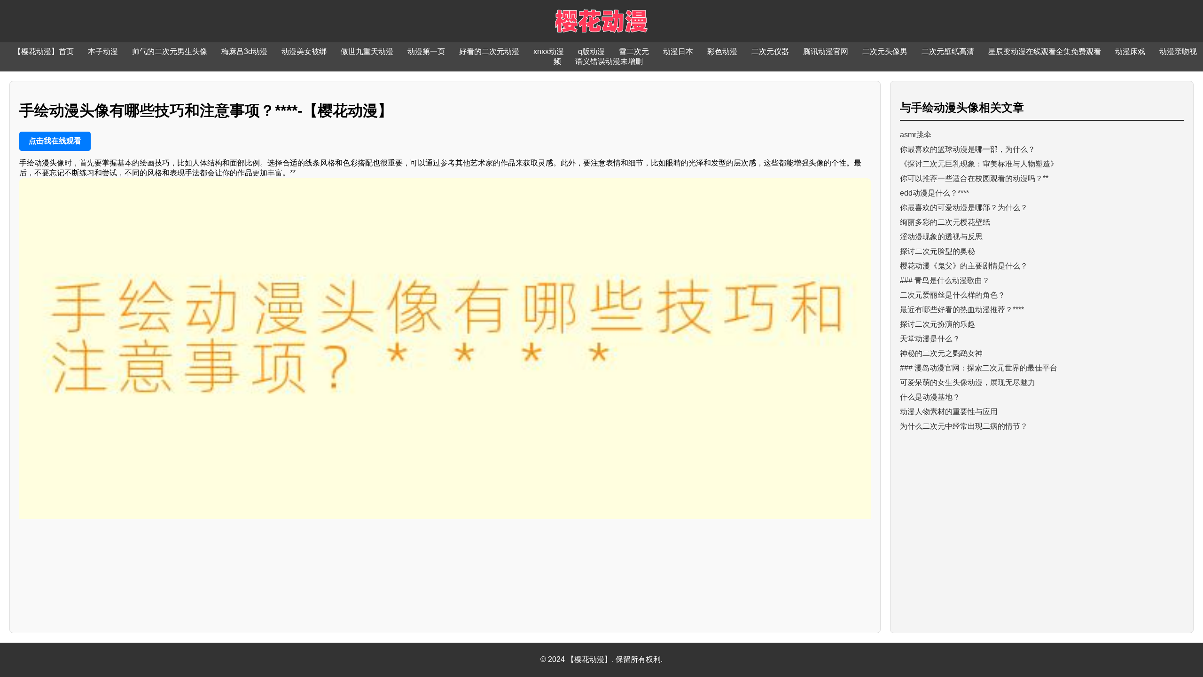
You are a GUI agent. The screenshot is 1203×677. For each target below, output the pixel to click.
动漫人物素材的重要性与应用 (949, 412)
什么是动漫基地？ (930, 397)
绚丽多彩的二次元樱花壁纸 (945, 222)
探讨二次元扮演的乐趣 (937, 324)
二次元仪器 (770, 51)
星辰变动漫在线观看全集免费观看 (1044, 51)
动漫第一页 (426, 51)
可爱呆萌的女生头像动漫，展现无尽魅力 (967, 382)
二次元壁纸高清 (948, 51)
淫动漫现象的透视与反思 (941, 237)
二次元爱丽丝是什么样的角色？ (952, 295)
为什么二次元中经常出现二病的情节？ (964, 426)
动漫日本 (678, 51)
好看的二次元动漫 (489, 51)
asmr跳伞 (915, 135)
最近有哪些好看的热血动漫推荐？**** (962, 310)
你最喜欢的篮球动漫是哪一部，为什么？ (967, 149)
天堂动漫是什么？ (930, 339)
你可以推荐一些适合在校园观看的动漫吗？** (974, 178)
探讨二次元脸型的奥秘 (937, 251)
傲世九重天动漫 (367, 51)
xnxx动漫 (548, 51)
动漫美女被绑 (304, 51)
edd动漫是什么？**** (934, 193)
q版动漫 (591, 51)
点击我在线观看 (55, 141)
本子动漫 (103, 51)
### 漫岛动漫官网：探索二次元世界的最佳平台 (978, 368)
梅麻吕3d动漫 (244, 51)
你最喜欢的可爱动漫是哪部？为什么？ (964, 208)
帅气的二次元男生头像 (169, 51)
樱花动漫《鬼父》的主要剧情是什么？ (964, 266)
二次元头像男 (884, 51)
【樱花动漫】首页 (44, 51)
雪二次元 (634, 51)
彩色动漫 (722, 51)
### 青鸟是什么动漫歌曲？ (945, 280)
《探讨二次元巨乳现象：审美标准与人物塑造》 (979, 164)
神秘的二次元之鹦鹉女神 (941, 353)
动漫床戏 (1130, 51)
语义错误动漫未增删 (609, 61)
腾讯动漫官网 (825, 51)
